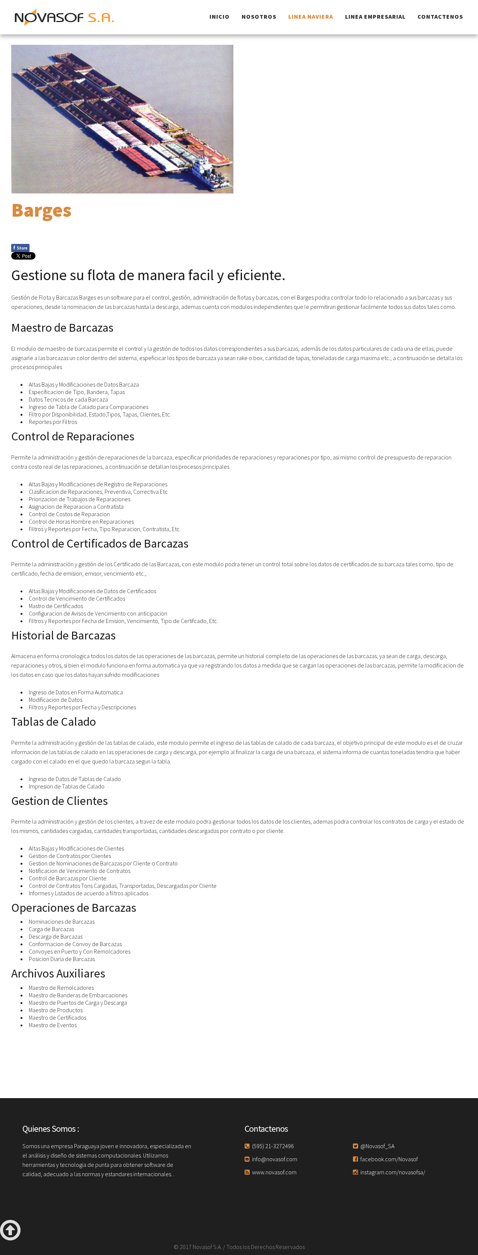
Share (20, 247)
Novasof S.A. (65, 17)
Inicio (219, 16)
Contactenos (440, 16)
